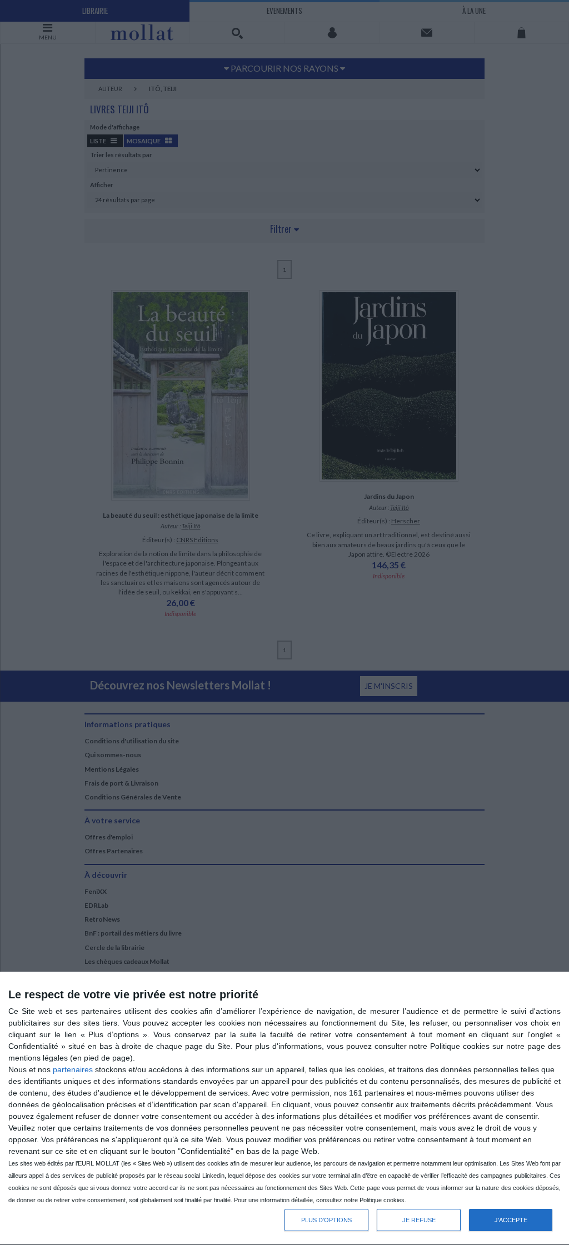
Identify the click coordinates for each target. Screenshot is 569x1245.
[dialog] (284, 1108)
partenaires (73, 1069)
